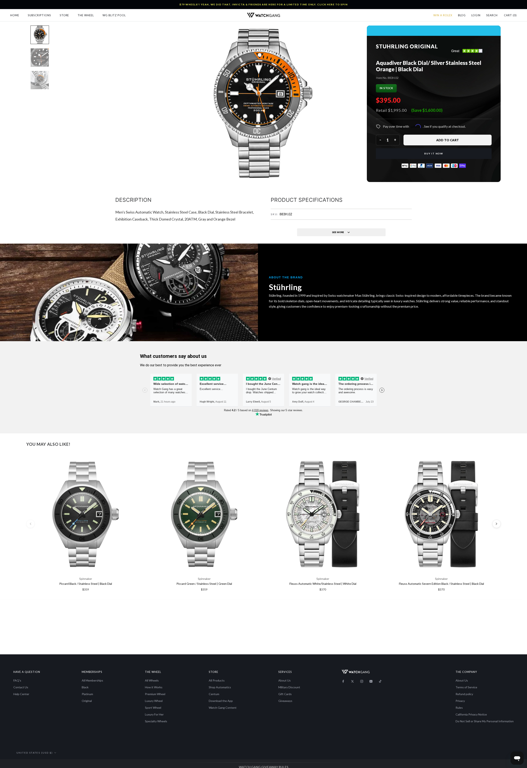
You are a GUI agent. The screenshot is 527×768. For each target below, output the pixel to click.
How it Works (153, 687)
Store (64, 15)
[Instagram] (361, 681)
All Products (217, 680)
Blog (462, 15)
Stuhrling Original (407, 46)
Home (14, 15)
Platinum (87, 694)
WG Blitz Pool (114, 15)
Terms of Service (466, 687)
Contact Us (20, 687)
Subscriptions (39, 15)
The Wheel (86, 15)
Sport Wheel (153, 707)
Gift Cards (285, 694)
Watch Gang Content (223, 707)
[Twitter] (352, 681)
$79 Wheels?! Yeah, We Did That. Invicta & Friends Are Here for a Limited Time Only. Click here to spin (263, 4)
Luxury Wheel (154, 701)
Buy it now (433, 153)
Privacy (460, 701)
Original (87, 701)
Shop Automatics (220, 687)
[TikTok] (380, 681)
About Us (284, 680)
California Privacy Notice (471, 714)
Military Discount (289, 687)
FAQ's (17, 680)
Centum (214, 694)
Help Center (21, 694)
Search (492, 15)
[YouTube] (371, 681)
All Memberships (92, 680)
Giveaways (285, 701)
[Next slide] (496, 524)
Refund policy (464, 694)
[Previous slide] (30, 524)
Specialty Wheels (156, 721)
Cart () (510, 15)
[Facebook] (343, 681)
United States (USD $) (34, 752)
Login (475, 15)
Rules (459, 707)
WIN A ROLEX (442, 15)
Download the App (221, 701)
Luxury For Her (154, 714)
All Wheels (152, 680)
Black (85, 687)
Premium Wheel (155, 694)
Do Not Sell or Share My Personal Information (485, 721)
